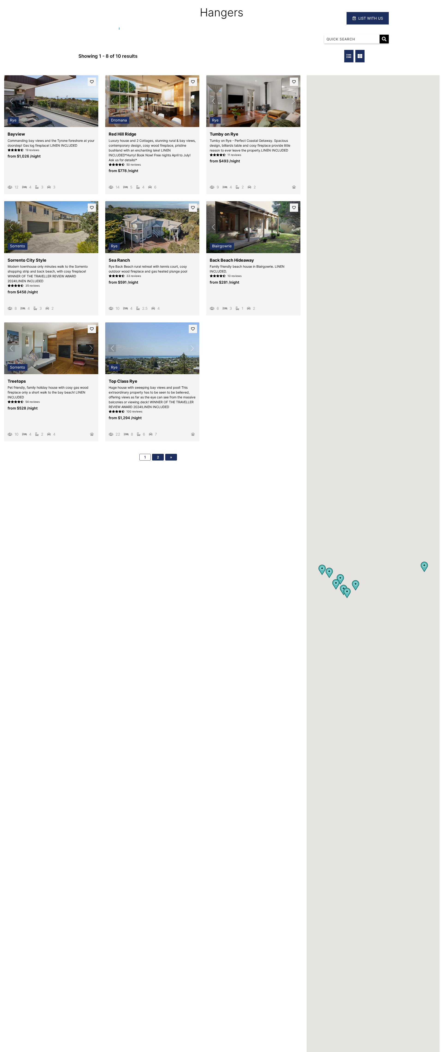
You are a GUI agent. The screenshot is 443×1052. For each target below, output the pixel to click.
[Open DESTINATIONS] (300, 18)
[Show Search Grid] (360, 56)
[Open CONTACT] (332, 18)
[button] (340, 579)
